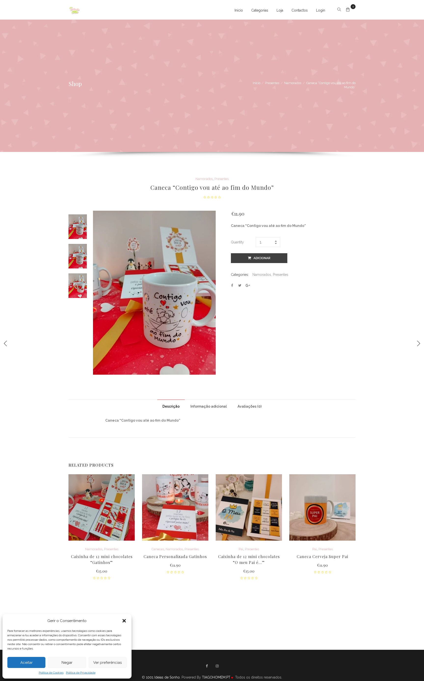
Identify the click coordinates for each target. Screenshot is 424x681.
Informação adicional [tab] (208, 406)
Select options (175, 565)
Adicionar (261, 258)
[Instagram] (217, 666)
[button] (124, 620)
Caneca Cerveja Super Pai (322, 556)
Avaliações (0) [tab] (250, 406)
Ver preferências (107, 662)
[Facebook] (207, 666)
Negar (67, 662)
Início (256, 83)
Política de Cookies (51, 672)
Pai (241, 549)
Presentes (272, 83)
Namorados (292, 83)
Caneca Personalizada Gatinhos (175, 556)
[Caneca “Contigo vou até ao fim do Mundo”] (232, 285)
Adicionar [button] (101, 571)
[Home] (74, 9)
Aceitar (26, 662)
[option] (77, 226)
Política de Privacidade (80, 672)
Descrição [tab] (171, 406)
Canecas (158, 549)
